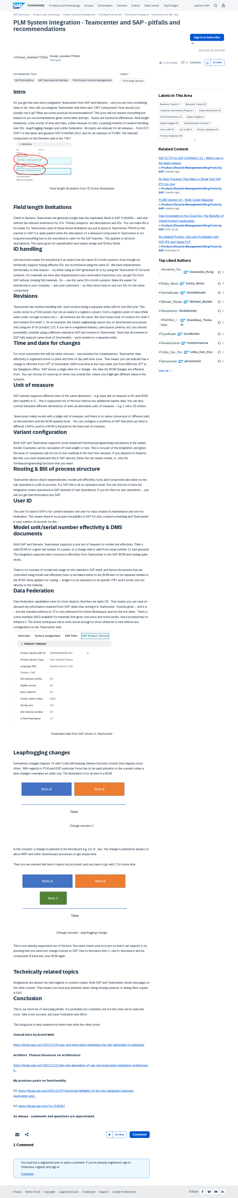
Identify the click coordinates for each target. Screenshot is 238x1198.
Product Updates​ (169, 136)
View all (164, 370)
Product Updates (206, 129)
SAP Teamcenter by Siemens (53, 80)
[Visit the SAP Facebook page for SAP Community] (202, 1191)
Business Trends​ (194, 104)
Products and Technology (64, 5)
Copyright (49, 1191)
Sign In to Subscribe (207, 37)
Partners (122, 5)
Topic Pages (171, 5)
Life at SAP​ (184, 129)
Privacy (17, 1191)
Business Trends (168, 104)
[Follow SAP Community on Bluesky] (209, 1191)
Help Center (151, 5)
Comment (27, 1174)
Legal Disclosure (69, 1191)
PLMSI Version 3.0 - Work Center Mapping (186, 200)
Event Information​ (169, 117)
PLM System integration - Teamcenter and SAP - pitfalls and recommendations (96, 25)
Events (136, 5)
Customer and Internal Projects (176, 110)
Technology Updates (133, 81)
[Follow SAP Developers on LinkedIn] (222, 1191)
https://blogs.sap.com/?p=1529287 (41, 1106)
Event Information (208, 110)
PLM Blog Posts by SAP (110, 15)
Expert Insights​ (167, 123)
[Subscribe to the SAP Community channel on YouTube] (215, 1191)
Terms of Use (32, 1191)
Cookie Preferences (124, 1191)
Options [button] (192, 44)
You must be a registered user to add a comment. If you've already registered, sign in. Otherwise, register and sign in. (76, 1165)
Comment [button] (140, 1134)
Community (35, 5)
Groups (89, 5)
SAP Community (21, 15)
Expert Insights (194, 117)
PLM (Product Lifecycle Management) (92, 80)
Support (104, 1191)
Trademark (88, 1191)
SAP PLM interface (24, 80)
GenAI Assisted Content (196, 123)
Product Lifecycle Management (79, 15)
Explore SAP (201, 5)
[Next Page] (194, 139)
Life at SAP (165, 129)
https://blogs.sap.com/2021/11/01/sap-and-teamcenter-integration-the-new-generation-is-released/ (78, 1044)
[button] (208, 62)
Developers (105, 5)
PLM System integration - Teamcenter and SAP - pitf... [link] (152, 15)
